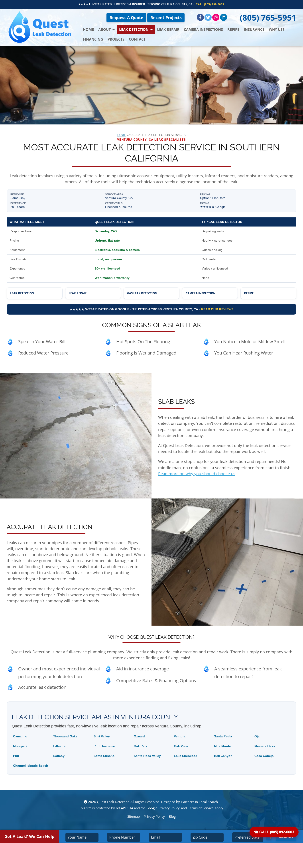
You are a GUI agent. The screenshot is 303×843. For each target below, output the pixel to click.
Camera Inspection (201, 293)
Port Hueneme (104, 746)
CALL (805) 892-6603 (210, 4)
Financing (93, 39)
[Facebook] (200, 17)
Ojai (257, 736)
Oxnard (139, 736)
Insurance (254, 29)
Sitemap (133, 816)
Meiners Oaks (264, 746)
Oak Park (140, 746)
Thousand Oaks (65, 736)
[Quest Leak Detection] (40, 27)
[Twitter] (208, 17)
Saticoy (59, 756)
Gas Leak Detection (142, 293)
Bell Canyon (223, 756)
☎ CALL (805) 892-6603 (274, 832)
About (104, 29)
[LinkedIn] (223, 17)
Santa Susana (104, 756)
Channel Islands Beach (30, 765)
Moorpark (20, 746)
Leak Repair (168, 29)
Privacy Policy (169, 808)
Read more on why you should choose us (196, 473)
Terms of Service (200, 808)
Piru (16, 756)
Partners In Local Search (199, 802)
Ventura (179, 736)
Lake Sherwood (185, 756)
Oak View (181, 746)
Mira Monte (222, 746)
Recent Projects (166, 17)
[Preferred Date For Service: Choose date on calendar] (269, 837)
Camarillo (20, 736)
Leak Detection (134, 29)
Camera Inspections (203, 29)
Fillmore (59, 746)
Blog (172, 816)
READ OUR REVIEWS (217, 309)
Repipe (233, 29)
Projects (116, 39)
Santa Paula (223, 736)
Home (88, 29)
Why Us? (276, 29)
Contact (137, 39)
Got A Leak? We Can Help (29, 836)
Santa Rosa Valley (147, 756)
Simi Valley (102, 736)
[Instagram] (215, 17)
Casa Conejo (264, 756)
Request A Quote (126, 17)
